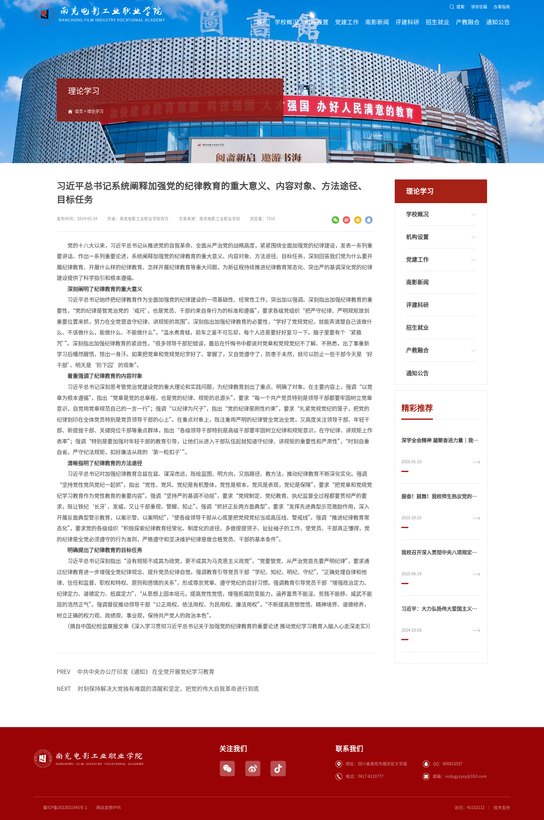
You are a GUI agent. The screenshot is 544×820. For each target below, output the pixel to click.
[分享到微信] (335, 220)
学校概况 (286, 22)
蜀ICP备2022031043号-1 (65, 808)
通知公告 (498, 22)
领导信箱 (479, 7)
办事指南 (502, 7)
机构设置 (317, 22)
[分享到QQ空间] (358, 220)
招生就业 (438, 22)
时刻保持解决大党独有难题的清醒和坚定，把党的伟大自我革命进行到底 (158, 689)
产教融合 (468, 22)
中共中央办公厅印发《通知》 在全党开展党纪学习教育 (135, 672)
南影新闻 (377, 22)
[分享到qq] (369, 220)
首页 (262, 22)
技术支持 (502, 808)
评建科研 (407, 22)
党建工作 (347, 22)
